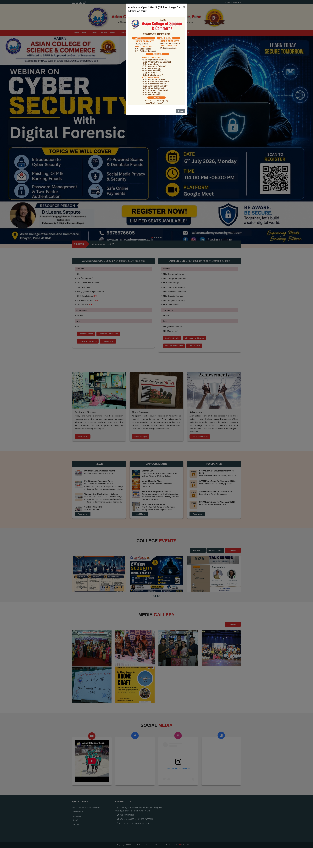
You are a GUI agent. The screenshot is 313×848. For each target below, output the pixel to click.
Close (180, 111)
